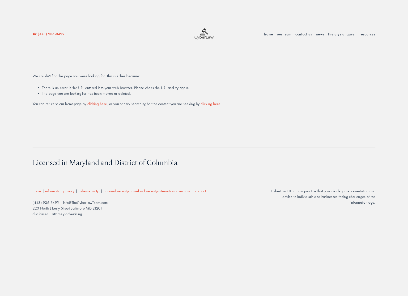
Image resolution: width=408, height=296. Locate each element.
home (37, 191)
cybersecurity (89, 191)
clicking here (97, 104)
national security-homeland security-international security (147, 191)
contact (200, 191)
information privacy (60, 191)
